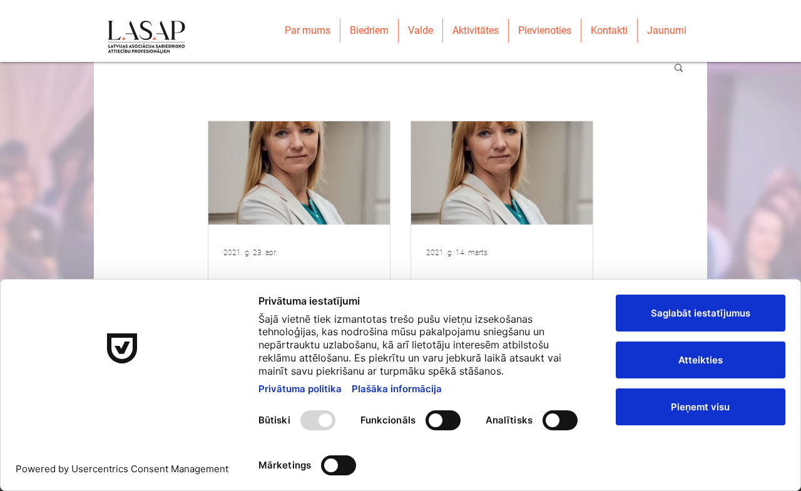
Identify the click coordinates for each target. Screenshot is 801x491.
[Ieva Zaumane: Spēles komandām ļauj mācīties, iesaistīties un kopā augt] (502, 173)
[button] (679, 68)
